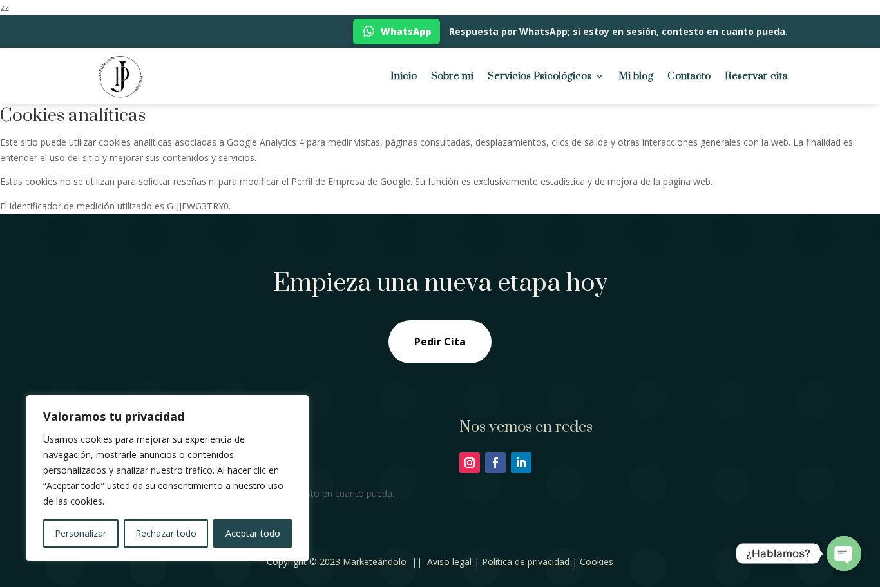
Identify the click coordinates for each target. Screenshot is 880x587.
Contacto (689, 76)
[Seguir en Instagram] (469, 462)
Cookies (596, 561)
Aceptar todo (252, 533)
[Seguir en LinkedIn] (521, 462)
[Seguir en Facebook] (495, 462)
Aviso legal (449, 561)
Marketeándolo (375, 561)
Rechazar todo (165, 533)
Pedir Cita (440, 341)
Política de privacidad (525, 561)
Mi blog (635, 76)
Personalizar (80, 533)
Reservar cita (756, 76)
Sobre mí (452, 76)
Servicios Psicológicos (539, 76)
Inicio (403, 76)
